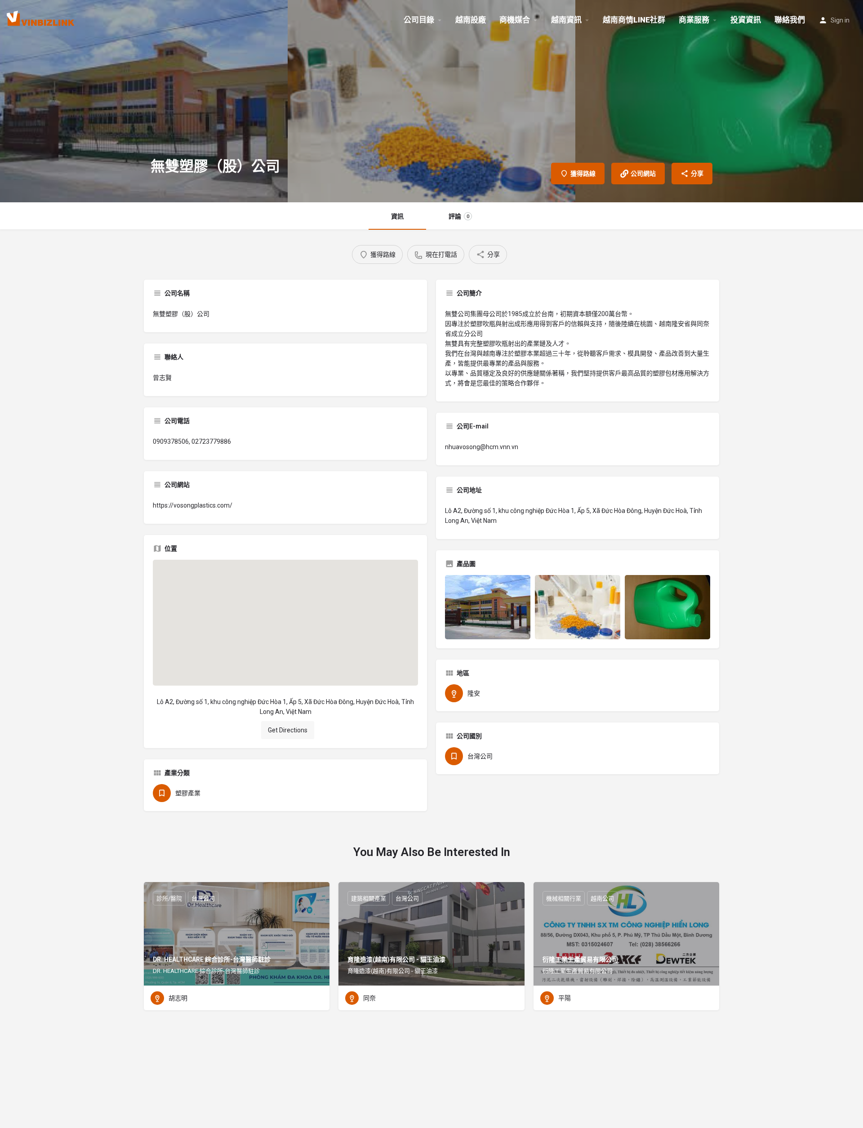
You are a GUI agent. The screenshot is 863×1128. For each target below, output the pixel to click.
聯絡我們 (789, 19)
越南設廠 (470, 19)
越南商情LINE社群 (634, 19)
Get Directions (287, 730)
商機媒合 (514, 19)
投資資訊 (745, 19)
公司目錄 (419, 19)
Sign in (840, 20)
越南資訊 (566, 19)
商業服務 (694, 19)
